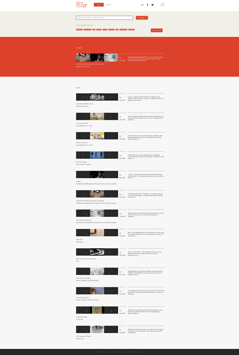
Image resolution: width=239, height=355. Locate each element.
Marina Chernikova (82, 106)
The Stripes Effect (82, 297)
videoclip (99, 29)
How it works (100, 352)
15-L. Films (89, 126)
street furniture (87, 29)
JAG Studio (79, 242)
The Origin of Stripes (83, 278)
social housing (123, 29)
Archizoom (79, 319)
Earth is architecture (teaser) (86, 259)
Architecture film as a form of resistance (90, 64)
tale (94, 29)
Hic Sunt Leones (82, 123)
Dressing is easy (81, 317)
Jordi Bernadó (80, 126)
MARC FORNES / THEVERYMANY (87, 280)
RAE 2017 (79, 239)
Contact (140, 352)
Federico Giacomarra (83, 66)
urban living (111, 29)
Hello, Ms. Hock (81, 142)
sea (117, 29)
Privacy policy (131, 352)
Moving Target (81, 162)
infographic (131, 29)
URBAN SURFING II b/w (84, 104)
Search (142, 18)
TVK (77, 261)
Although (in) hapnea (83, 220)
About (109, 5)
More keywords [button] (156, 30)
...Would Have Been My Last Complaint (90, 201)
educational (79, 29)
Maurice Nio (80, 339)
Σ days (78, 181)
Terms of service (119, 352)
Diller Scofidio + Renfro (83, 164)
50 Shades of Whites (83, 336)
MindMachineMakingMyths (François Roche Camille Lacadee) (96, 184)
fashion (105, 29)
